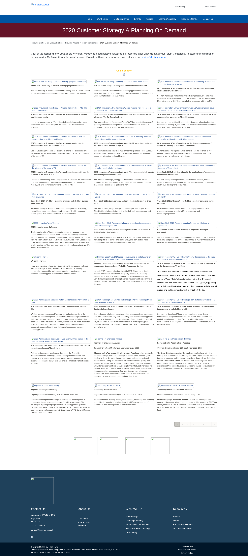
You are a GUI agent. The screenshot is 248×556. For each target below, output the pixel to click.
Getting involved (121, 19)
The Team (83, 518)
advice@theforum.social (154, 57)
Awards (150, 19)
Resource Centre (189, 19)
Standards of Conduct (187, 550)
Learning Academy (168, 19)
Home (89, 19)
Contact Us (208, 19)
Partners (82, 525)
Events (137, 19)
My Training (180, 6)
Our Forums (103, 19)
